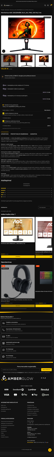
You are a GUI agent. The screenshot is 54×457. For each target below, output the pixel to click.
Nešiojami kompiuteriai (7, 423)
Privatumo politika (31, 413)
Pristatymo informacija (33, 409)
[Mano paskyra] (48, 5)
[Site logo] (8, 5)
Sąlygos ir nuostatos (32, 415)
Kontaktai (3, 411)
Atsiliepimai (4, 407)
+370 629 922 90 (31, 430)
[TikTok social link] (45, 378)
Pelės (2, 433)
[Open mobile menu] (1, 5)
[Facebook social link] (41, 378)
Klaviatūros (4, 431)
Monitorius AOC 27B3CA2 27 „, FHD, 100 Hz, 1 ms (13, 243)
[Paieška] (45, 5)
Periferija (3, 429)
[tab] (5, 134)
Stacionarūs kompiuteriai (7, 421)
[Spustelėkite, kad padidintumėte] (3, 51)
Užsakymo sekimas (32, 407)
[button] (2, 34)
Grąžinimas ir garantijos (33, 411)
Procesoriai (4, 427)
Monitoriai (7, 9)
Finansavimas (30, 405)
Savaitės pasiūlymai (6, 409)
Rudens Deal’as (5, 437)
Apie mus (3, 405)
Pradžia (2, 9)
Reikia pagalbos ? (7, 317)
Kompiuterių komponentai (7, 425)
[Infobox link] (26, 323)
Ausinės (3, 435)
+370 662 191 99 (31, 435)
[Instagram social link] (43, 378)
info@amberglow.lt (32, 437)
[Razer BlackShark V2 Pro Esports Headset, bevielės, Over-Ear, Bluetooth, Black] (18, 282)
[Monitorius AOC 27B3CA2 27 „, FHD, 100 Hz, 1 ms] (18, 229)
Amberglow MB (28, 449)
